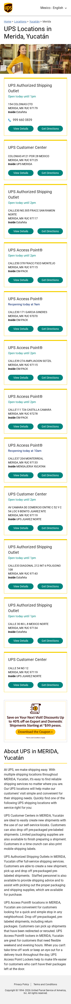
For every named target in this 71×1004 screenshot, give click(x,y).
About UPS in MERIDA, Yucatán (31, 754)
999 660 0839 (22, 120)
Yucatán (34, 21)
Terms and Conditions (45, 984)
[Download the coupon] (35, 740)
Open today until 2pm (22, 203)
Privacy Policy (21, 984)
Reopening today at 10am (24, 451)
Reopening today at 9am (24, 304)
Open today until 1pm (22, 96)
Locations (20, 21)
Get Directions (50, 128)
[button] (53, 8)
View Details (20, 128)
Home (7, 21)
